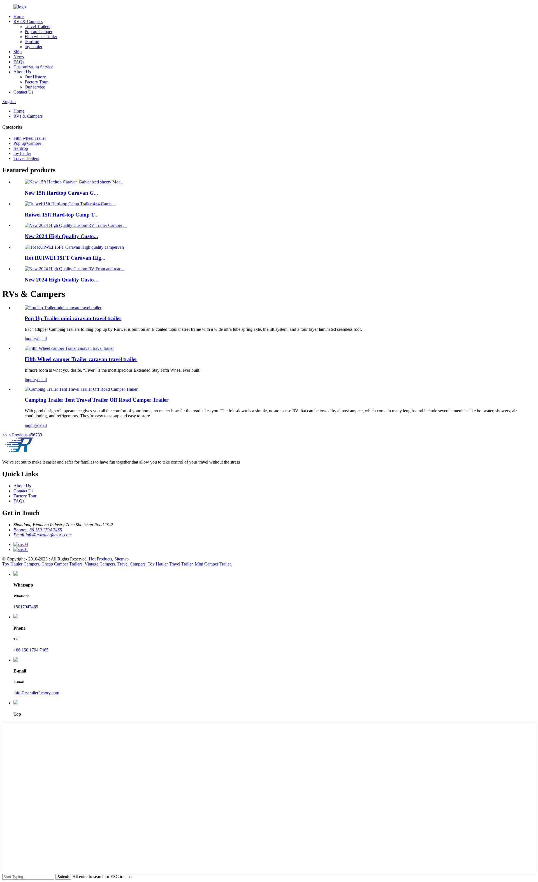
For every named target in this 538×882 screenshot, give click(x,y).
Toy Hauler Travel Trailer (170, 564)
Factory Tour (36, 82)
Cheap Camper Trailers (61, 564)
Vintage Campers (100, 564)
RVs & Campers (28, 21)
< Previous (18, 434)
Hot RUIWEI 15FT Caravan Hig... (65, 258)
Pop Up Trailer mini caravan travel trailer (73, 318)
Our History (35, 77)
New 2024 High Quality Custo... (61, 236)
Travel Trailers (37, 26)
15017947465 (25, 606)
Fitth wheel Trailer (41, 36)
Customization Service (33, 66)
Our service (35, 87)
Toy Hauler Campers (20, 564)
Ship (17, 51)
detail (42, 338)
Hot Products (100, 559)
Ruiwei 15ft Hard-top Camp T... (62, 215)
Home (18, 16)
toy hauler (33, 46)
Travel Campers (131, 564)
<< (4, 434)
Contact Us (23, 92)
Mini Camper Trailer (213, 564)
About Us (22, 71)
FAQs (18, 61)
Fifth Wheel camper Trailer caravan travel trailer (81, 359)
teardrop (32, 41)
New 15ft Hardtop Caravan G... (61, 193)
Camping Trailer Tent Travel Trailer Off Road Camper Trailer (96, 400)
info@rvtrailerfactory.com (36, 692)
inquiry (31, 338)
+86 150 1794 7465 (30, 650)
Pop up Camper (38, 31)
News (18, 56)
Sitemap (121, 559)
